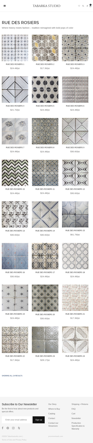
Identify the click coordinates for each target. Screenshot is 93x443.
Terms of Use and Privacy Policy (14, 440)
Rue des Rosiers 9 (75, 147)
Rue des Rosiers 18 (75, 272)
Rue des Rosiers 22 (15, 356)
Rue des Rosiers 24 (75, 356)
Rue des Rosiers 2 (45, 64)
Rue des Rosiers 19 (15, 314)
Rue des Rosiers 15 (75, 230)
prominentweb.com (55, 436)
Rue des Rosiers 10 (15, 189)
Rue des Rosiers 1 (15, 64)
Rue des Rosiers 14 (45, 231)
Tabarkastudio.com (14, 436)
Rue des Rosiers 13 (15, 231)
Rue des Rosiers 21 (75, 314)
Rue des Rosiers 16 (15, 272)
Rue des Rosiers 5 (45, 106)
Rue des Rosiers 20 (45, 314)
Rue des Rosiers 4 (15, 106)
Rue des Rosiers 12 (75, 189)
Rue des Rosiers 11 (45, 189)
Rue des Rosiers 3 (75, 64)
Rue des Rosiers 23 (45, 356)
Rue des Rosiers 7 (15, 147)
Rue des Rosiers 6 (75, 106)
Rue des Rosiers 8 (45, 147)
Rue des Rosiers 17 (45, 272)
